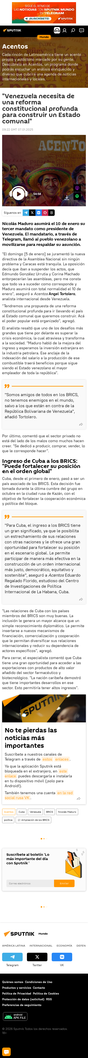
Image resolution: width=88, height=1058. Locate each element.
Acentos (8, 811)
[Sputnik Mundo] (12, 32)
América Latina (13, 945)
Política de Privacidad (16, 993)
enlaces (62, 759)
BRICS (49, 811)
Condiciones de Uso (38, 982)
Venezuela (35, 811)
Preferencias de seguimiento (21, 1005)
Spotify (77, 196)
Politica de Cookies (46, 993)
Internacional (40, 945)
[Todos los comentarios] (6, 1052)
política (8, 819)
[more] (81, 424)
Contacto (39, 988)
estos (47, 759)
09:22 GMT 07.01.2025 (17, 129)
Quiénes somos (12, 982)
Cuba (22, 811)
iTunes (77, 188)
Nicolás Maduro (67, 811)
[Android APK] (15, 1017)
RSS (49, 999)
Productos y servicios (16, 988)
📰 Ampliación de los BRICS (33, 819)
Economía (64, 945)
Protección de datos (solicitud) (23, 999)
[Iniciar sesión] (64, 30)
